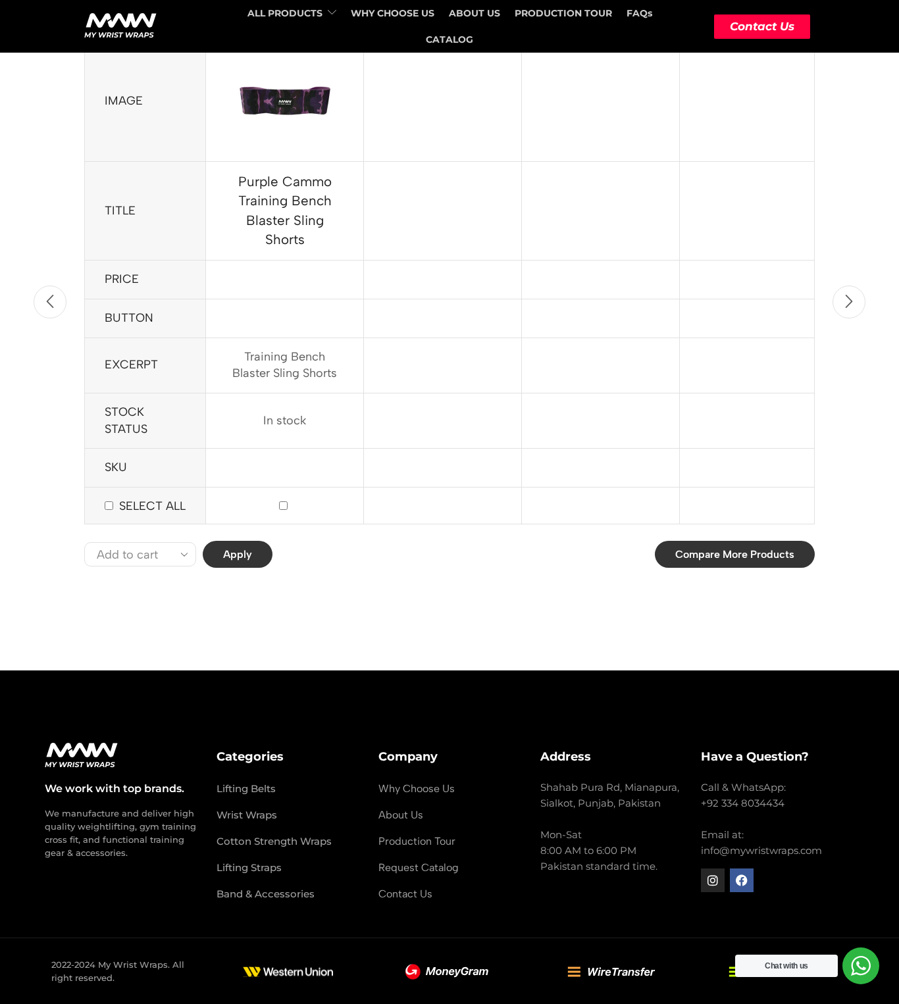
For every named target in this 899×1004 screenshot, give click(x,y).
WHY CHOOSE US (392, 13)
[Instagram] (713, 880)
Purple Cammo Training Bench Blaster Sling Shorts (285, 210)
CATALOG (449, 39)
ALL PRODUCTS (284, 13)
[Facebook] (742, 880)
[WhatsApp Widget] (860, 965)
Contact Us (762, 26)
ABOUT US (474, 13)
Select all (152, 506)
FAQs (639, 13)
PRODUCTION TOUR (563, 13)
